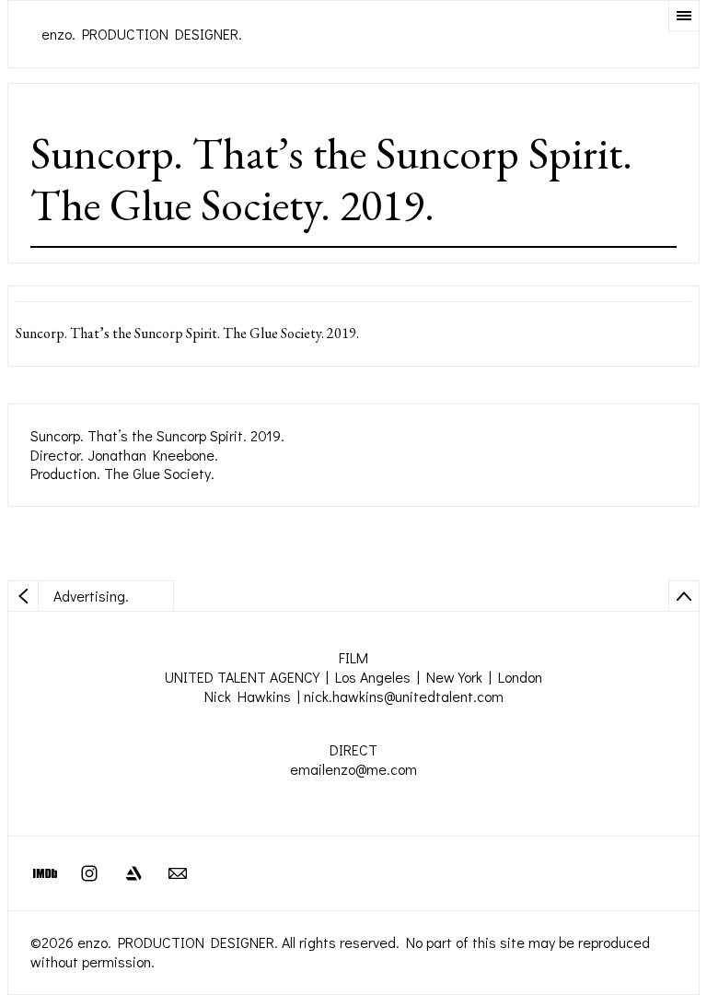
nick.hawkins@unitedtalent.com (404, 696)
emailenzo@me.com (353, 768)
